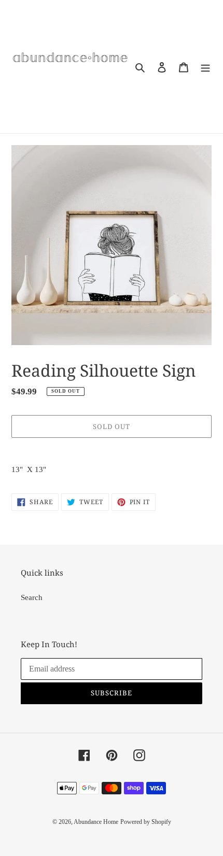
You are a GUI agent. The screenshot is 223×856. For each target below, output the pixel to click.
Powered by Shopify (145, 821)
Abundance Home (96, 821)
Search (32, 597)
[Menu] (205, 66)
